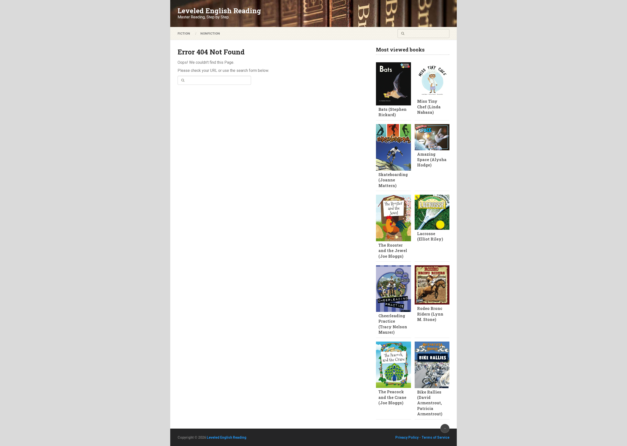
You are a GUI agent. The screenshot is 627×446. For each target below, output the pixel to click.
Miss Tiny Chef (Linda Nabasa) (429, 107)
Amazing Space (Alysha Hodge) (431, 160)
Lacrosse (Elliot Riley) (430, 236)
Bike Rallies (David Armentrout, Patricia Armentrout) (429, 403)
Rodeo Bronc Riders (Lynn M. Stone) (430, 314)
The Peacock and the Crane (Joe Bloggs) (392, 397)
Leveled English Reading (219, 10)
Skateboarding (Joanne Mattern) (393, 180)
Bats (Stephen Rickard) (392, 112)
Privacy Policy (407, 437)
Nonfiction (210, 33)
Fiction (184, 33)
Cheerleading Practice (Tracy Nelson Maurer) (392, 324)
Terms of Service (435, 437)
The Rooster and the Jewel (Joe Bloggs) (392, 250)
